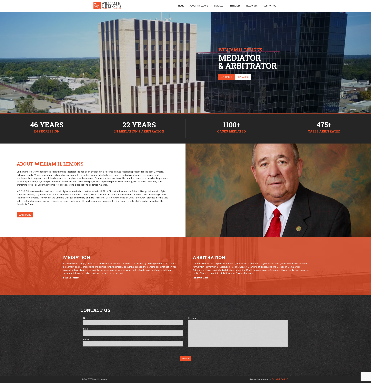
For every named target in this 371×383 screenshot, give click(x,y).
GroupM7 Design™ (280, 379)
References (235, 6)
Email (86, 328)
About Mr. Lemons (199, 6)
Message (192, 318)
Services (218, 6)
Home (181, 6)
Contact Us (269, 6)
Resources (252, 6)
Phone (86, 339)
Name (86, 318)
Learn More (226, 77)
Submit (185, 358)
